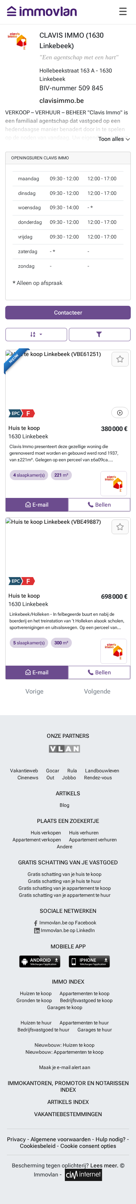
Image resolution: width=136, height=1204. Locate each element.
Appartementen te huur (84, 1022)
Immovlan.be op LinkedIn (67, 930)
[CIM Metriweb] (83, 1175)
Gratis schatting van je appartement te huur (65, 895)
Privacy (17, 1139)
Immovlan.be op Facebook (67, 922)
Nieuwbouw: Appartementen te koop (64, 1052)
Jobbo (69, 777)
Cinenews (27, 777)
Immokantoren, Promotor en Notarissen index (68, 1086)
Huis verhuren (84, 832)
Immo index (68, 981)
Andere (64, 846)
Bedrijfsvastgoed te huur (43, 1029)
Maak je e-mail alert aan (64, 1067)
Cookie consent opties (88, 1146)
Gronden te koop (34, 1000)
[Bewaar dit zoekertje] (120, 359)
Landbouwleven (102, 770)
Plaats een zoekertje (68, 821)
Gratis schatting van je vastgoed (68, 862)
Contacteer (68, 312)
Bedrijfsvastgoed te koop (86, 1000)
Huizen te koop (36, 993)
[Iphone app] (89, 961)
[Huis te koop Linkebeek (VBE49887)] (68, 553)
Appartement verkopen (37, 839)
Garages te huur (94, 1029)
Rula (72, 770)
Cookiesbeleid (38, 1146)
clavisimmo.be (61, 101)
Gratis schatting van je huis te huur (64, 881)
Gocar (52, 770)
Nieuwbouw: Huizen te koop (65, 1045)
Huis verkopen (46, 832)
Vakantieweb (24, 770)
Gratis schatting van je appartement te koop (64, 888)
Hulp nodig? (111, 1139)
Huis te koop (24, 428)
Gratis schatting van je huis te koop (64, 874)
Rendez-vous (98, 777)
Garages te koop (64, 1007)
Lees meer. (104, 1165)
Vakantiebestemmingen (68, 1114)
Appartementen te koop (84, 993)
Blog (64, 805)
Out (50, 777)
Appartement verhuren (93, 839)
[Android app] (40, 961)
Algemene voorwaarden (61, 1139)
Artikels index (68, 1102)
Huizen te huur (36, 1022)
